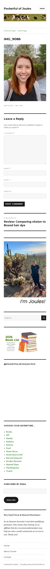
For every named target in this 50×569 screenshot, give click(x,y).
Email (7, 180)
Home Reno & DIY (14, 455)
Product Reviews (14, 461)
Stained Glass (12, 464)
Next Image (22, 31)
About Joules (10, 551)
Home (7, 546)
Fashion (10, 441)
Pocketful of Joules (17, 8)
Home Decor (12, 451)
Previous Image (10, 31)
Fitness (9, 445)
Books (9, 432)
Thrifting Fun (12, 468)
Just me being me (14, 458)
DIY (7, 435)
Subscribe (11, 500)
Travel (9, 471)
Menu (42, 8)
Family (9, 438)
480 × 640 (19, 105)
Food (8, 448)
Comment (9, 133)
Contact (7, 557)
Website (8, 191)
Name (7, 169)
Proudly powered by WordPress (32, 564)
